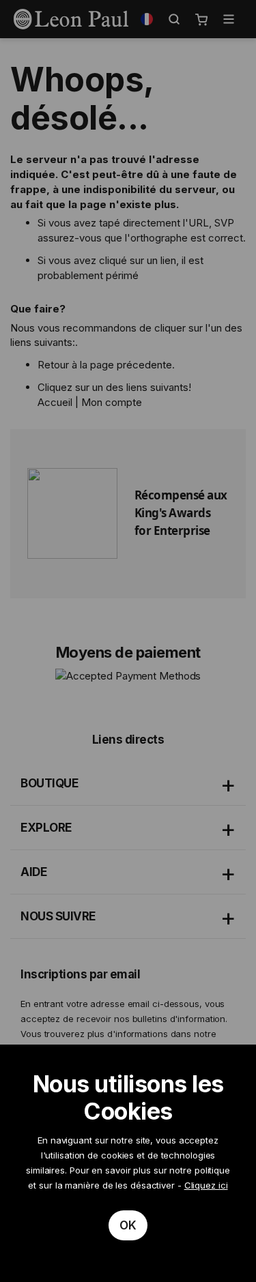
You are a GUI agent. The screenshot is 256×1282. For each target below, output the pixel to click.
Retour (53, 364)
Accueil (55, 402)
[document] (128, 1163)
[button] (146, 19)
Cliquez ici (206, 1185)
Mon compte (111, 402)
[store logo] (71, 19)
